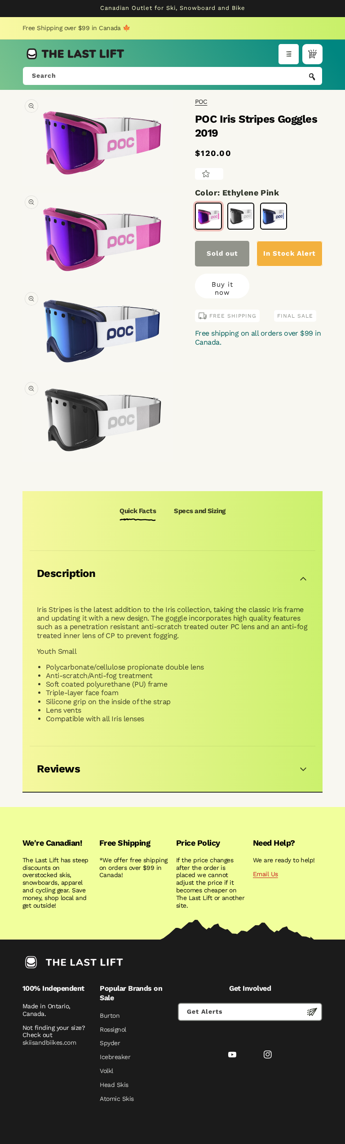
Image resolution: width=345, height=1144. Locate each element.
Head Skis (114, 1084)
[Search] (312, 77)
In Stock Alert (289, 253)
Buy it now (222, 288)
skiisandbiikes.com (49, 1042)
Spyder (110, 1042)
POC (201, 101)
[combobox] (172, 76)
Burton (109, 1015)
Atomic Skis (116, 1098)
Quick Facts (137, 511)
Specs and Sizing (199, 511)
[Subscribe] (312, 1011)
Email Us (265, 874)
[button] (289, 54)
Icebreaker (115, 1056)
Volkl (106, 1070)
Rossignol (113, 1029)
